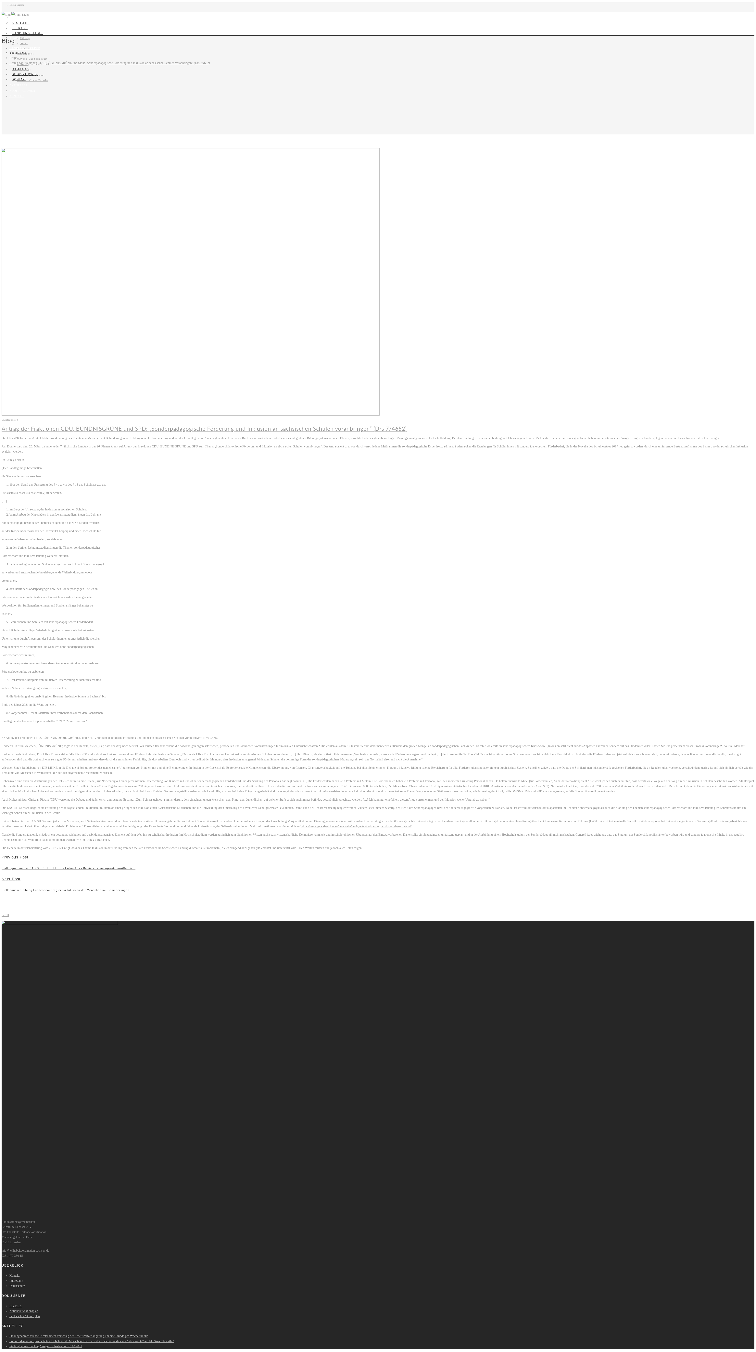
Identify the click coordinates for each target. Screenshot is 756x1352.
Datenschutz (17, 1285)
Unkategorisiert (10, 419)
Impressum (16, 1280)
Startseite (21, 23)
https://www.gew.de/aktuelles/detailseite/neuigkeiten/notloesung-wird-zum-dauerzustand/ (356, 826)
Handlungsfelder (27, 33)
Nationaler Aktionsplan (23, 1311)
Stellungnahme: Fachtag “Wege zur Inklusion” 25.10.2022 (45, 1346)
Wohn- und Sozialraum (33, 58)
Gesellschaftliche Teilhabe (32, 80)
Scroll (5, 915)
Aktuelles (18, 85)
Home (13, 57)
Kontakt (16, 96)
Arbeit (21, 58)
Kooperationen (22, 90)
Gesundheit (26, 53)
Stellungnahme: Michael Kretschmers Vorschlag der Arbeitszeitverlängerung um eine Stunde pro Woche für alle (78, 1336)
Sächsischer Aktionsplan (24, 1316)
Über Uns (20, 28)
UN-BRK (15, 1306)
